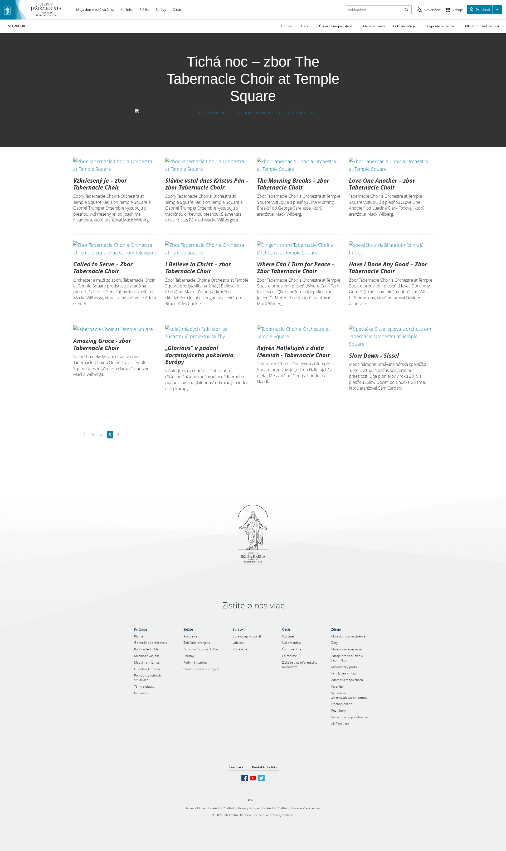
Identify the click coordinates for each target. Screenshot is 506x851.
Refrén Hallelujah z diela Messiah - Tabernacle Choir (293, 351)
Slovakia (16, 26)
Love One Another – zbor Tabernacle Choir (382, 183)
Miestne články (374, 26)
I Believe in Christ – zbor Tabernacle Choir (198, 267)
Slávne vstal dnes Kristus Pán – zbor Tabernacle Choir (207, 183)
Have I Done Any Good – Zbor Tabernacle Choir (388, 267)
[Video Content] (253, 112)
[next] (127, 435)
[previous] (76, 435)
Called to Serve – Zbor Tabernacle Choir (103, 267)
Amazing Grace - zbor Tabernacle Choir (102, 344)
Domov (286, 26)
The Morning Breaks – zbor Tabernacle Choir (293, 183)
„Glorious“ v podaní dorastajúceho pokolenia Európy (199, 355)
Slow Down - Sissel (374, 355)
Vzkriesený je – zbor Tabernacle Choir (100, 183)
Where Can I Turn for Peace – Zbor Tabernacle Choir (296, 267)
